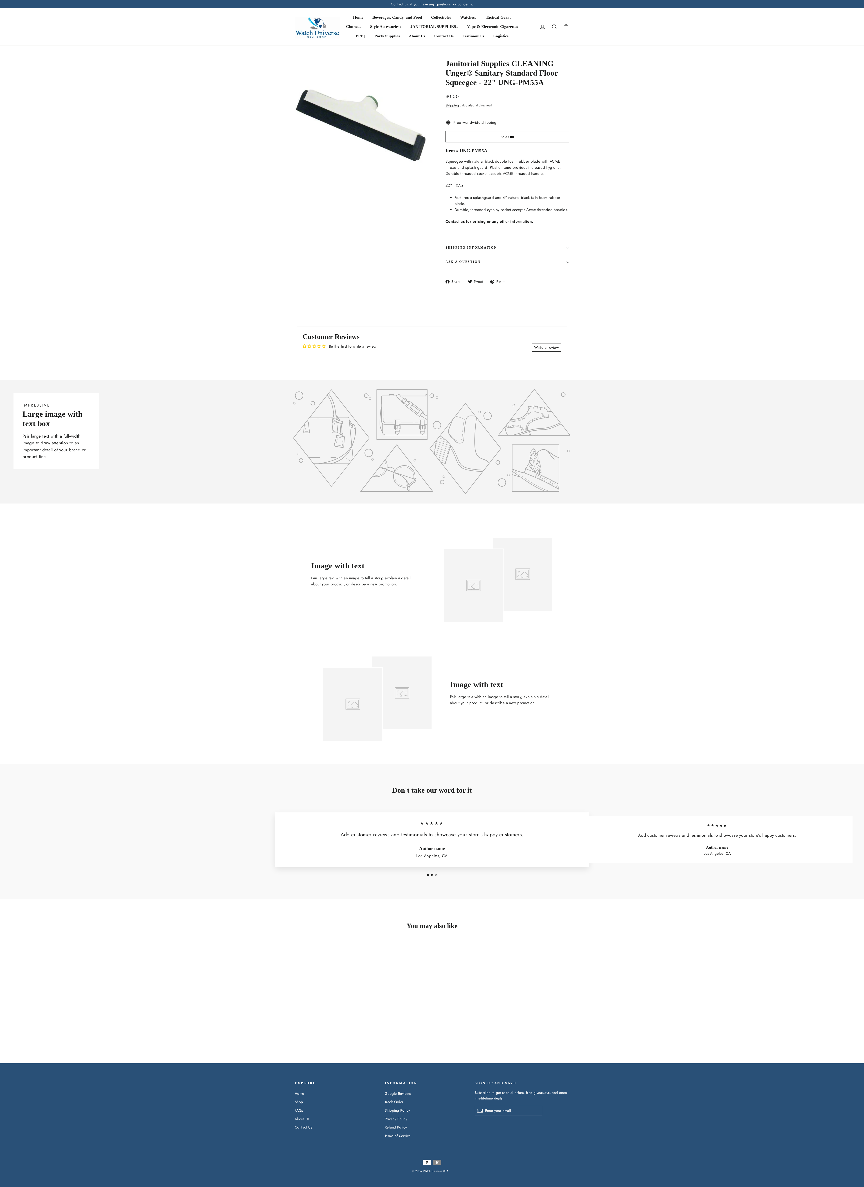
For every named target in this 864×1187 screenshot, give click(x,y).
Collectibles (441, 17)
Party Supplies (387, 36)
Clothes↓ (353, 26)
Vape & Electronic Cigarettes (492, 26)
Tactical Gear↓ (498, 17)
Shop (299, 1101)
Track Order (394, 1101)
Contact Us (444, 36)
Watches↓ (468, 17)
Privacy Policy (396, 1119)
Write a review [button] (546, 347)
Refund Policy (396, 1127)
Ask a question (463, 261)
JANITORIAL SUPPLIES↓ (434, 26)
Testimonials (473, 36)
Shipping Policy (397, 1110)
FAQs (299, 1110)
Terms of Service (398, 1135)
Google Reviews (398, 1093)
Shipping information (471, 247)
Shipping (452, 105)
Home (358, 17)
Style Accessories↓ (385, 26)
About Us (417, 36)
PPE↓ (360, 36)
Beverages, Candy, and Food (397, 17)
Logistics (500, 36)
